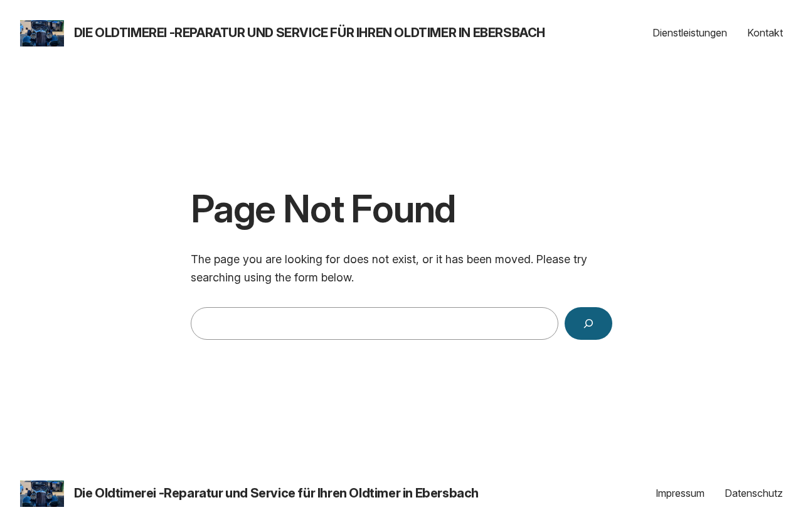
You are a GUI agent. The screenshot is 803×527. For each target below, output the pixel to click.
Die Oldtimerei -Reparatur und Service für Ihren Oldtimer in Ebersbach (309, 32)
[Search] (588, 323)
